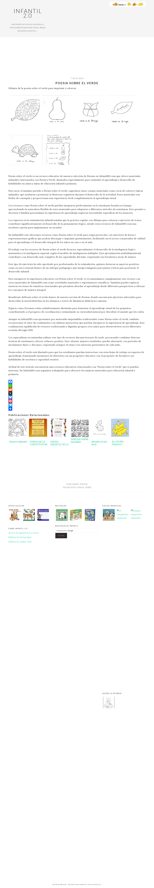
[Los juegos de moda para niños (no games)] (90, 520)
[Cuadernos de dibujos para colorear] (29, 515)
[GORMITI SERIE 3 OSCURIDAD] (137, 876)
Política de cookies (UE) (20, 542)
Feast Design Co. (95, 884)
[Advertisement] (77, 59)
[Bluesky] (77, 397)
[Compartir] (77, 409)
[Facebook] (77, 382)
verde (88, 487)
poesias (84, 484)
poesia (80, 487)
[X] (77, 393)
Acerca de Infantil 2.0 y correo (23, 533)
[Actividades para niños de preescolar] (15, 515)
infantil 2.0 (27, 13)
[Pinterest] (77, 401)
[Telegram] (77, 405)
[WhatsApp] (77, 386)
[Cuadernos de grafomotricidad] (43, 515)
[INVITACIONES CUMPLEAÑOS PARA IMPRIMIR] (123, 876)
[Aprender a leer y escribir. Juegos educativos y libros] (76, 520)
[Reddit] (77, 389)
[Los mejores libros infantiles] (62, 520)
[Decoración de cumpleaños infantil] (123, 518)
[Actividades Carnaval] (109, 520)
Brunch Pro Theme (76, 884)
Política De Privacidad (19, 537)
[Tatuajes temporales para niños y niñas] (137, 518)
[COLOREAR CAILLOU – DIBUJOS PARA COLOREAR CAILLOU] (109, 708)
